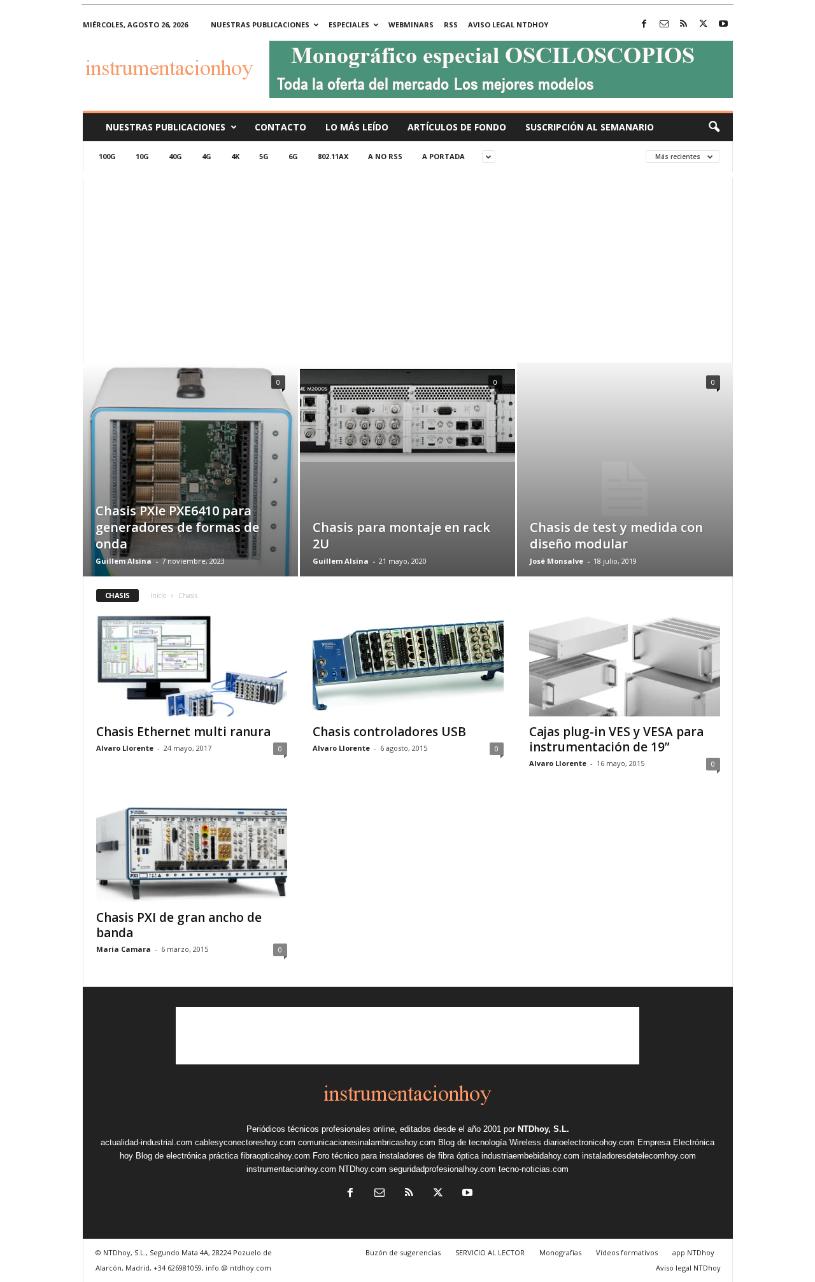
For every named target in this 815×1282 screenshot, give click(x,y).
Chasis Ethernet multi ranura (183, 731)
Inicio (158, 595)
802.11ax (333, 156)
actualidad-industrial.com (146, 1142)
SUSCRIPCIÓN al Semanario (589, 127)
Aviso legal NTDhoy (508, 24)
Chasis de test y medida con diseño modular (616, 535)
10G (142, 156)
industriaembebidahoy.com (530, 1155)
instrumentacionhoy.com (291, 1169)
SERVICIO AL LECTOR (490, 1252)
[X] (703, 24)
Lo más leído (356, 127)
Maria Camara (123, 949)
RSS (451, 24)
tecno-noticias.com (534, 1169)
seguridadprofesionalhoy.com (442, 1169)
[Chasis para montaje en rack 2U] (407, 412)
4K (235, 156)
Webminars (411, 24)
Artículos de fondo (457, 127)
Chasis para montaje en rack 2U (401, 535)
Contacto (280, 127)
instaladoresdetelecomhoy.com (639, 1155)
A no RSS (385, 156)
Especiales (349, 24)
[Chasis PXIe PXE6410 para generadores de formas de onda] (190, 489)
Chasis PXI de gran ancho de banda (179, 925)
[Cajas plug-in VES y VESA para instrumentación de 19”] (624, 665)
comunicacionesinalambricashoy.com (367, 1142)
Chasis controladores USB (389, 731)
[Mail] (664, 24)
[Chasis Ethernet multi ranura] (191, 665)
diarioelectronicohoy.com (589, 1142)
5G (264, 156)
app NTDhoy (693, 1252)
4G (206, 156)
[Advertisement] (408, 267)
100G (107, 156)
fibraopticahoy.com (275, 1155)
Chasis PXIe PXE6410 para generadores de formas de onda (177, 527)
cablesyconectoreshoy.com (245, 1142)
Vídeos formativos (627, 1252)
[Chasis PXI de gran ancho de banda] (191, 851)
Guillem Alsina (124, 561)
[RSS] (683, 24)
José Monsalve (556, 561)
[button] (714, 127)
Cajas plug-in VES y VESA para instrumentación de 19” (616, 739)
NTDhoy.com (362, 1169)
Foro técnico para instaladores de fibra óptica (396, 1155)
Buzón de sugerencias (403, 1252)
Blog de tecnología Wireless (489, 1142)
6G (293, 156)
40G (175, 156)
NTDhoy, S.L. (543, 1129)
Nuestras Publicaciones (165, 127)
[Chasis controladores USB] (408, 665)
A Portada (443, 156)
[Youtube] (723, 24)
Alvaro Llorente (124, 748)
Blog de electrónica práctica (187, 1155)
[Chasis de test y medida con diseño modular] (625, 489)
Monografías (560, 1252)
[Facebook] (644, 24)
